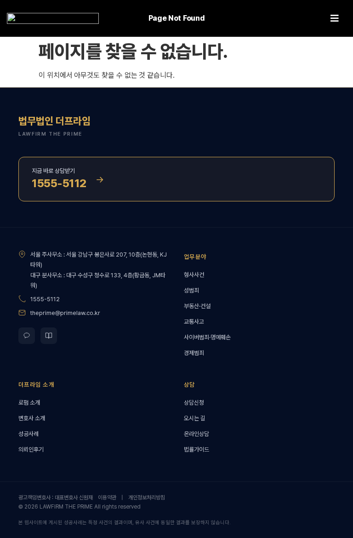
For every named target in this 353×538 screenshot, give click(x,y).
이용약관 (107, 497)
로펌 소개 (29, 402)
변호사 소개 (31, 418)
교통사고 (194, 321)
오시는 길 (194, 418)
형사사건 (194, 274)
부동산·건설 (197, 306)
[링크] (53, 18)
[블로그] (48, 335)
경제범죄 (194, 352)
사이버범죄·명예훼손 (207, 337)
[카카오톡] (26, 335)
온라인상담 (196, 433)
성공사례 (28, 433)
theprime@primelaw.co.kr (65, 312)
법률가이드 (196, 449)
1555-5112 (45, 299)
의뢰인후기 (31, 449)
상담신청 (194, 402)
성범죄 (191, 290)
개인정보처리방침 (146, 497)
